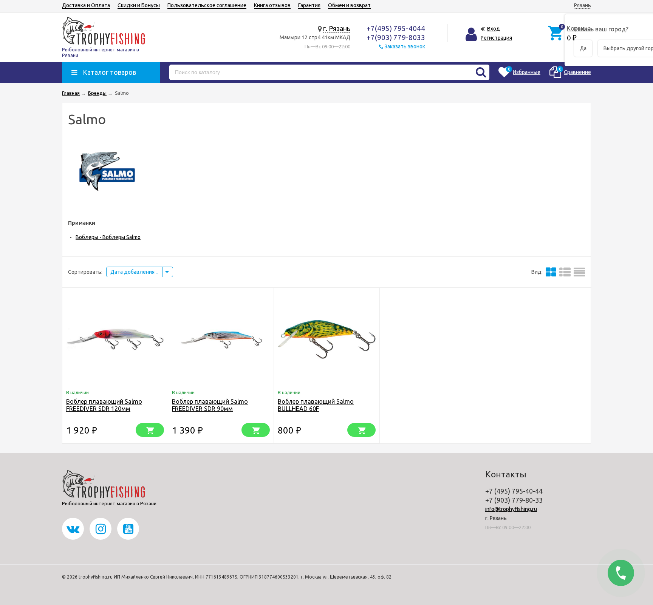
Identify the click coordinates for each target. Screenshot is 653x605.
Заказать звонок (404, 46)
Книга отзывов (272, 5)
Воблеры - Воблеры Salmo (108, 237)
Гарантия (309, 5)
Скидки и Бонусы (139, 5)
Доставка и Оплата (86, 5)
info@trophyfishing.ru (511, 509)
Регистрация (496, 38)
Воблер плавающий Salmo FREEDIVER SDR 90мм (210, 405)
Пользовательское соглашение (206, 5)
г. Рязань (336, 28)
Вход (493, 29)
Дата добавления (133, 272)
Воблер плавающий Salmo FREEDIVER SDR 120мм (104, 405)
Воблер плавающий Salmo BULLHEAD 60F (316, 405)
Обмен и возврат (349, 5)
